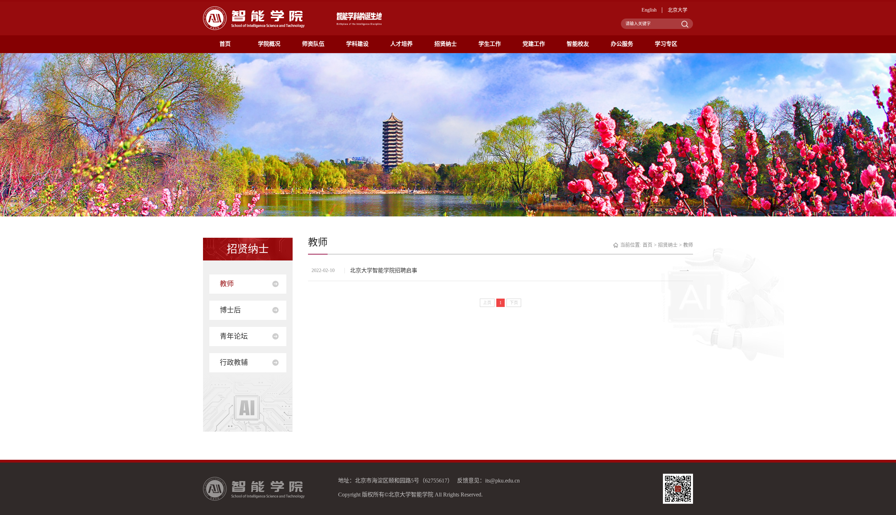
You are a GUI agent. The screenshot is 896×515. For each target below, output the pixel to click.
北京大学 (677, 10)
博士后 (230, 310)
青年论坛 (234, 336)
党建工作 (534, 44)
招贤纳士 (445, 44)
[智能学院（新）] (254, 17)
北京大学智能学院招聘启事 (383, 270)
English (649, 10)
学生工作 (489, 44)
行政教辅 (234, 362)
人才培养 (401, 44)
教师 (227, 284)
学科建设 (357, 44)
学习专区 (666, 44)
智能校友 (578, 44)
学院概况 (269, 44)
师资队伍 (313, 44)
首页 (225, 44)
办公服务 (622, 44)
